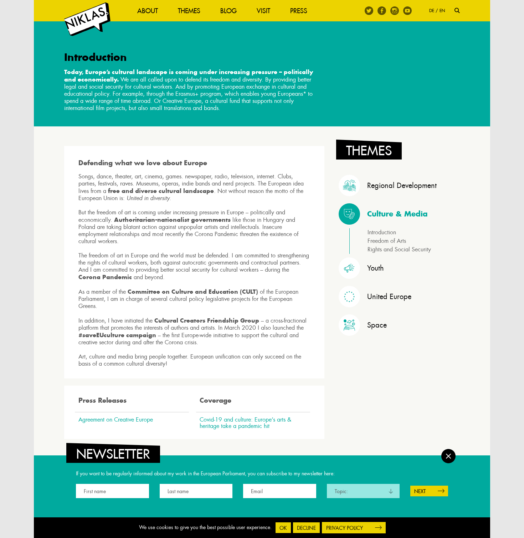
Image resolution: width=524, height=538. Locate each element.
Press (298, 11)
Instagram (394, 10)
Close (448, 456)
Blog (228, 11)
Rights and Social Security (399, 249)
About (147, 11)
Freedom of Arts (387, 241)
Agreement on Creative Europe (115, 420)
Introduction (382, 232)
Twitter (369, 10)
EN (442, 10)
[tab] (399, 185)
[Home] (87, 19)
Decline (306, 528)
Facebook (381, 10)
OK (283, 528)
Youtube (407, 10)
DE (431, 10)
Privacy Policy (344, 528)
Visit (263, 11)
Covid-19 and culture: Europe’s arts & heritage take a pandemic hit (245, 423)
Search (457, 10)
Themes (189, 11)
